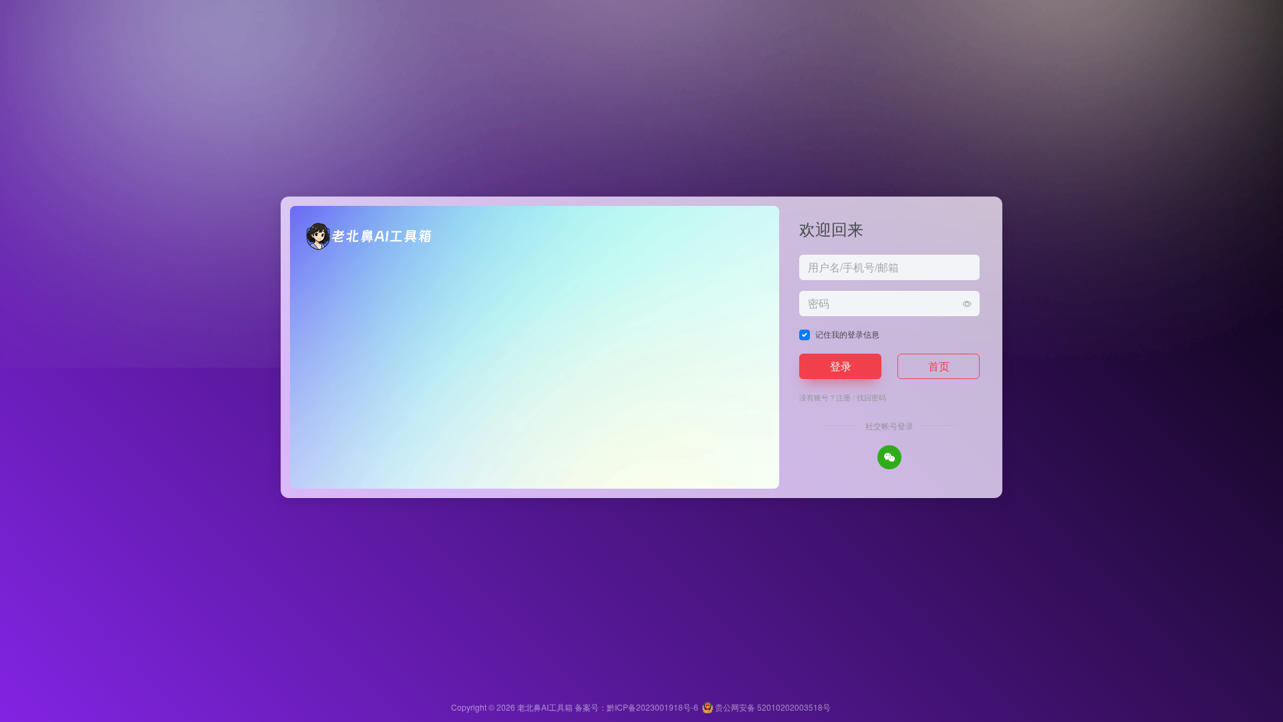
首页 (939, 366)
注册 (843, 397)
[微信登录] (889, 457)
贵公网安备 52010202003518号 (772, 707)
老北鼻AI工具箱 (545, 707)
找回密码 (871, 397)
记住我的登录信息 (847, 334)
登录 (840, 366)
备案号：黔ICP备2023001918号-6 (636, 707)
